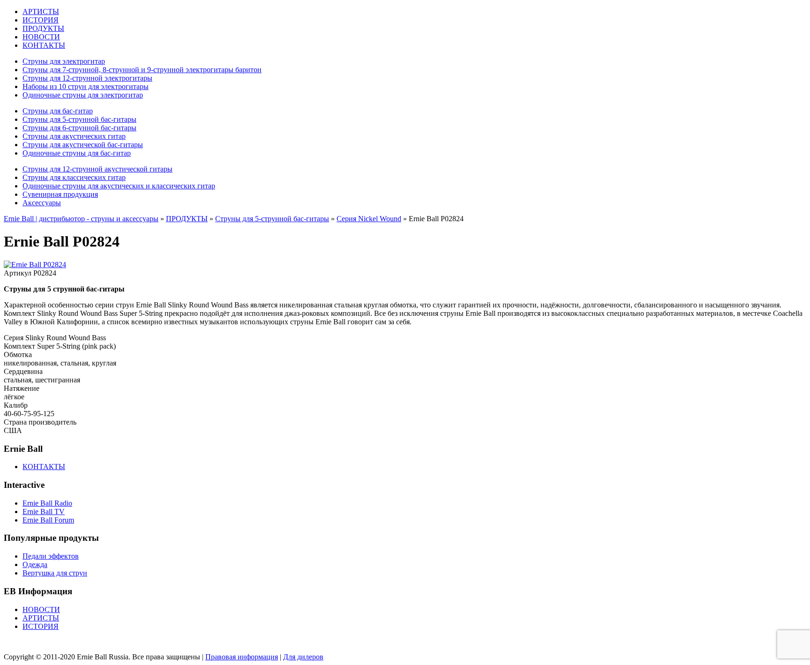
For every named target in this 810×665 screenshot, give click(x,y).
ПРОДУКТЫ (43, 28)
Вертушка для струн (54, 573)
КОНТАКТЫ (43, 45)
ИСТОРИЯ (40, 20)
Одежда (34, 564)
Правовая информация (241, 657)
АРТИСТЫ (40, 11)
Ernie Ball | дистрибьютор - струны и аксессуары (81, 219)
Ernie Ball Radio (47, 503)
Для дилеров (303, 657)
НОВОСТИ (41, 37)
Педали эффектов (50, 556)
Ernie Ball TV (43, 512)
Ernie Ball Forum (48, 520)
